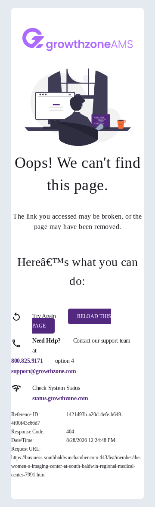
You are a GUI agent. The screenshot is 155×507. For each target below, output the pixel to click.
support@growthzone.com (43, 371)
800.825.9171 (27, 361)
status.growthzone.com (60, 398)
